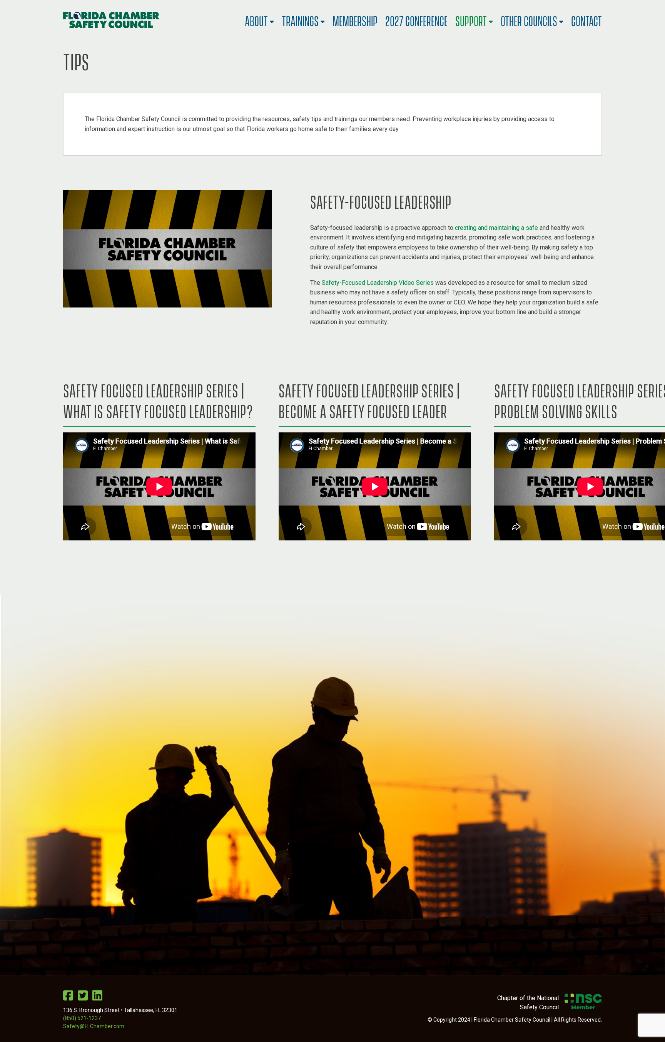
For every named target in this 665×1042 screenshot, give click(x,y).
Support (471, 20)
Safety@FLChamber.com (93, 1026)
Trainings (300, 20)
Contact (586, 20)
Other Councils (529, 20)
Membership (355, 20)
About (256, 20)
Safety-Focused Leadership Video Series (378, 282)
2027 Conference (416, 20)
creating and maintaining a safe (496, 227)
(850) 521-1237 (82, 1018)
